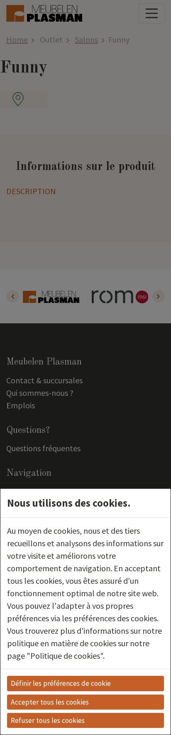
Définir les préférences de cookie (61, 683)
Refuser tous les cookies (48, 720)
